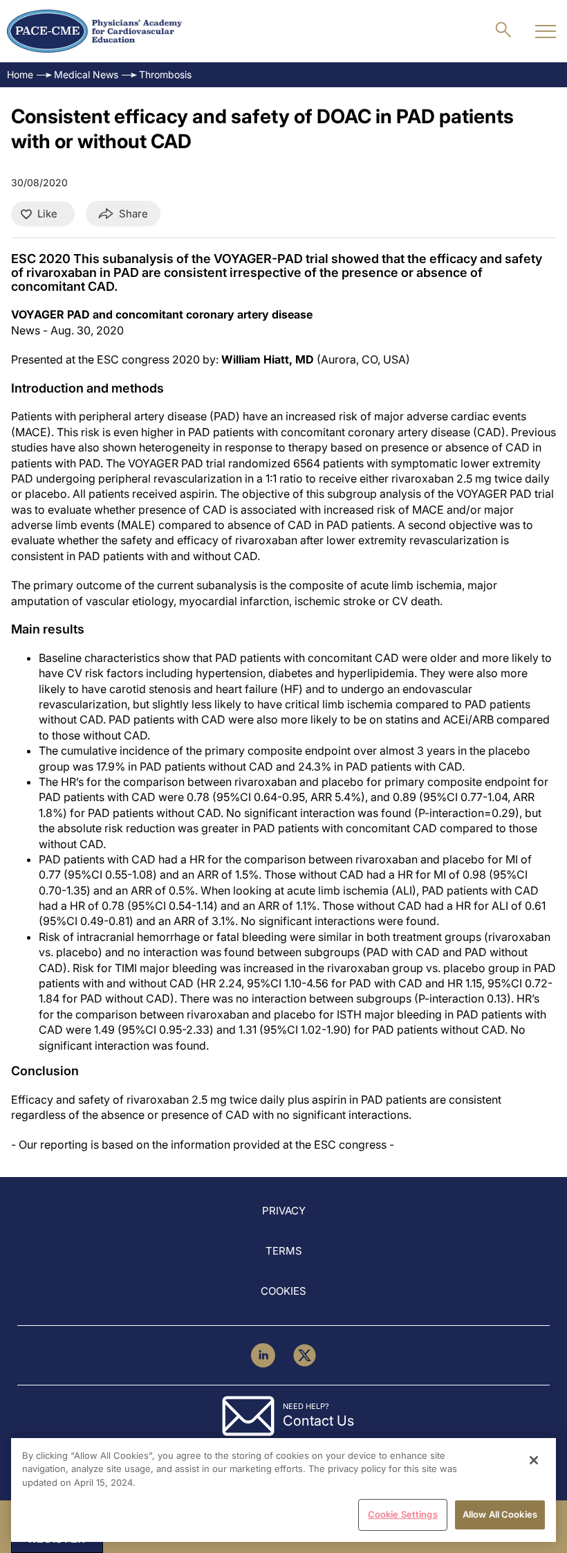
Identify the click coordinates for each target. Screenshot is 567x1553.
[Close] (534, 1460)
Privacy (284, 1210)
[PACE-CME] (94, 31)
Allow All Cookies (500, 1514)
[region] (283, 1490)
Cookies (283, 1291)
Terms (284, 1250)
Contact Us (318, 1420)
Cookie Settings (403, 1514)
